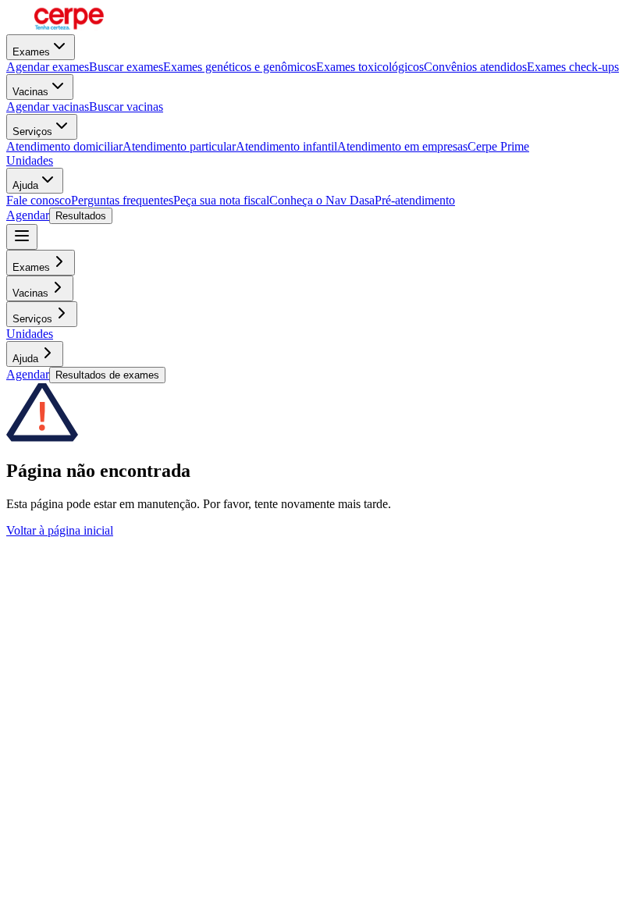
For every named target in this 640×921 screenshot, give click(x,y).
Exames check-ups (573, 66)
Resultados (80, 216)
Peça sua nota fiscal (221, 200)
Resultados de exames (107, 375)
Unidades (29, 160)
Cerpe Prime (498, 146)
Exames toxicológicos (370, 66)
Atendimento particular (179, 146)
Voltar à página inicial (59, 530)
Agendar (27, 215)
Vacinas (30, 92)
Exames (31, 52)
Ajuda (25, 185)
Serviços (32, 131)
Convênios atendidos (475, 66)
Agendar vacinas (47, 106)
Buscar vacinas (126, 106)
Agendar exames (47, 66)
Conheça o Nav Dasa (322, 200)
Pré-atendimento (415, 200)
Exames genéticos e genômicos (239, 66)
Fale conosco (38, 200)
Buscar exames (126, 66)
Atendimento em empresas (402, 146)
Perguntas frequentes (122, 200)
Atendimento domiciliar (64, 146)
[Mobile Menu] (21, 237)
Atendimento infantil (286, 146)
